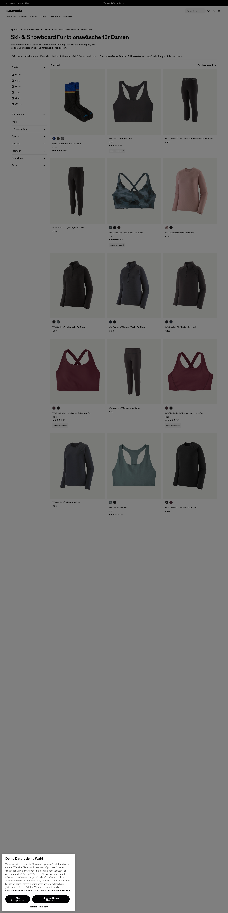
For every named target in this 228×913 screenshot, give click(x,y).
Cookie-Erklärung (22, 890)
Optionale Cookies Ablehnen (51, 899)
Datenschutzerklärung (59, 890)
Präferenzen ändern (38, 906)
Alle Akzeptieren (18, 899)
